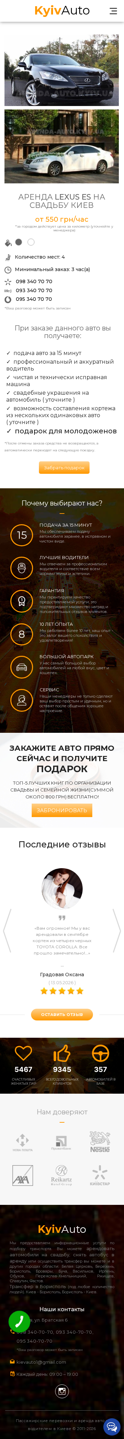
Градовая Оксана (62, 974)
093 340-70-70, (76, 1332)
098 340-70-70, (35, 1332)
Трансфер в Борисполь (38, 1286)
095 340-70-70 (34, 1341)
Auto (62, 9)
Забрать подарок (64, 467)
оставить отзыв (62, 1014)
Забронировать (62, 810)
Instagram (62, 1391)
